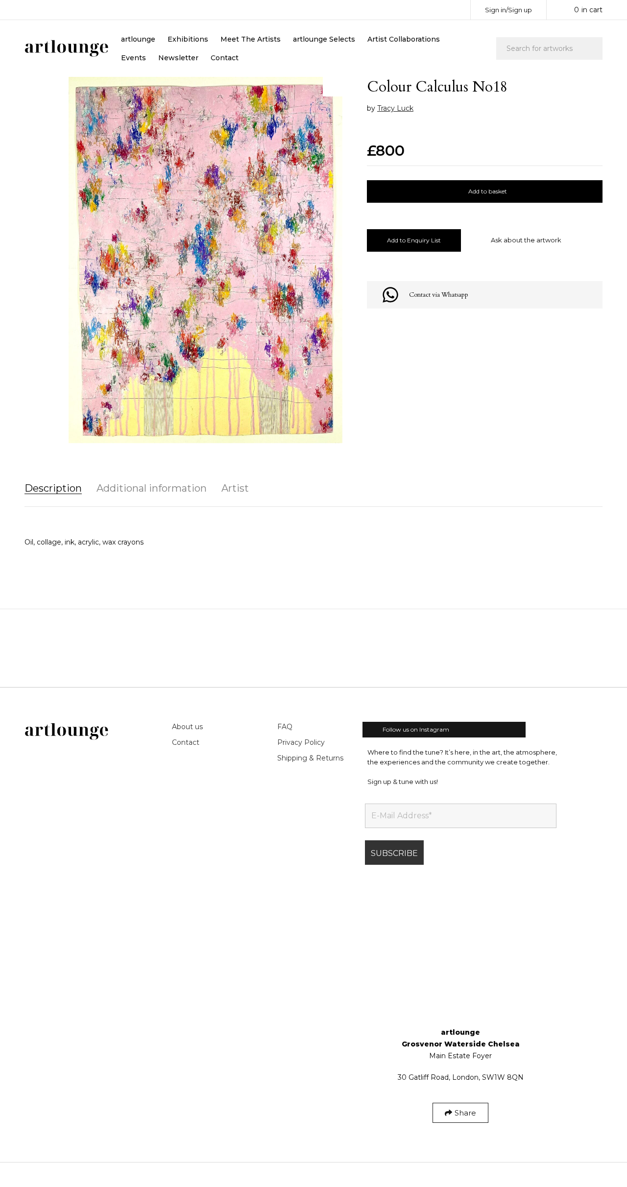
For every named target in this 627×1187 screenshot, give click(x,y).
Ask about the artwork (526, 240)
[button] (332, 86)
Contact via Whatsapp (438, 294)
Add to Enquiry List (414, 240)
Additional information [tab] (151, 488)
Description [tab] (53, 488)
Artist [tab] (235, 488)
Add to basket (487, 191)
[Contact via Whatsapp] (390, 295)
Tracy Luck (395, 108)
